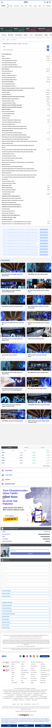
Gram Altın (24, 693)
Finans (12, 666)
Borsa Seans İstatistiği (35, 662)
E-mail (22, 676)
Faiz (43, 6)
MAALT (3, 457)
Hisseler (31, 35)
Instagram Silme (44, 676)
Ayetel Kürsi (43, 680)
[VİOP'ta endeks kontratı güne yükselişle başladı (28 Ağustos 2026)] (13, 284)
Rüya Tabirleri (34, 678)
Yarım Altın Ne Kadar (7, 611)
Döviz (22, 6)
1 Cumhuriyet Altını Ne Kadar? (21, 696)
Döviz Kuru (22, 700)
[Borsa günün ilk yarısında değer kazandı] (39, 382)
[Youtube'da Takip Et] (34, 656)
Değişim (46, 35)
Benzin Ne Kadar (6, 593)
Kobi (22, 680)
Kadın (12, 670)
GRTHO (3, 460)
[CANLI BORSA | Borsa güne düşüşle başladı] (39, 267)
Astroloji (23, 666)
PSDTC (3, 455)
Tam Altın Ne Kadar (6, 608)
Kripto (35, 6)
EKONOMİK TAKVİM (10, 484)
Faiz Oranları (34, 700)
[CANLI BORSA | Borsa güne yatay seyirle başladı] (39, 398)
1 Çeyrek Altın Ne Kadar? (37, 695)
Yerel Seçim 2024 (16, 693)
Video (12, 680)
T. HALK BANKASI (5, 538)
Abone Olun (30, 553)
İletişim (14, 704)
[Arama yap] (45, 2)
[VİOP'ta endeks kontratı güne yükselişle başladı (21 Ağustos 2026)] (13, 398)
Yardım (18, 704)
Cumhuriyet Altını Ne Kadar (8, 613)
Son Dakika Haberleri (15, 662)
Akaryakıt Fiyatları (6, 590)
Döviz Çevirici (6, 560)
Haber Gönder (45, 656)
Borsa (11, 6)
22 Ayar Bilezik (27, 695)
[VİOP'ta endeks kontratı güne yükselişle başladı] (39, 348)
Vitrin (22, 668)
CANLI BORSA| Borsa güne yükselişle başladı (38, 372)
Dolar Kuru (33, 674)
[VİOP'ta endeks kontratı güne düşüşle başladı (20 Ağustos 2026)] (39, 414)
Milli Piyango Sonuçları (45, 670)
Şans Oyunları (24, 678)
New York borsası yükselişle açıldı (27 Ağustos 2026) (38, 291)
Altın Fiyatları (33, 672)
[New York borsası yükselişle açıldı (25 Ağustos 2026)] (39, 316)
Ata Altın (30, 693)
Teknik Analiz (10, 35)
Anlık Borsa (16, 6)
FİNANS (3, 6)
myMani (22, 682)
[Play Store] (6, 662)
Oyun (42, 662)
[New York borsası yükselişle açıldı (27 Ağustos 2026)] (39, 284)
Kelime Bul (43, 664)
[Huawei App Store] (6, 670)
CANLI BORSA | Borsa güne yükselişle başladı (12, 306)
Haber (39, 6)
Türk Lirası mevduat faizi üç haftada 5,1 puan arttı (25, 688)
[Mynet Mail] (50, 2)
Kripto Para (33, 670)
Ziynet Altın (43, 693)
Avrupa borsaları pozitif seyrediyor (36, 338)
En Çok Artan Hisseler (28, 698)
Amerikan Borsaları (39, 35)
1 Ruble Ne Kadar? (7, 698)
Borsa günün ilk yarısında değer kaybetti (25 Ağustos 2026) (12, 339)
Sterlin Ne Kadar (6, 622)
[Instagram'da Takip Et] (27, 656)
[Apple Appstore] (6, 666)
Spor (12, 678)
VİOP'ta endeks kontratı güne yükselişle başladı (37, 355)
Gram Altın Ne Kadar (7, 605)
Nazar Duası (43, 682)
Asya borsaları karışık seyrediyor (9, 355)
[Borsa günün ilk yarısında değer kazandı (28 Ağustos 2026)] (13, 267)
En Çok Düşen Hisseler (17, 698)
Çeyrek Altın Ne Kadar (7, 602)
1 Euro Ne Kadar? (43, 696)
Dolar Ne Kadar (5, 616)
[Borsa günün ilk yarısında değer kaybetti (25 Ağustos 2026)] (13, 332)
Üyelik (22, 704)
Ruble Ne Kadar (6, 627)
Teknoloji (23, 662)
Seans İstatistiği (18, 35)
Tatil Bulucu (43, 668)
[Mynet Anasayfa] (26, 2)
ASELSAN (3, 536)
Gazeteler (23, 674)
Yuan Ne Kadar (5, 625)
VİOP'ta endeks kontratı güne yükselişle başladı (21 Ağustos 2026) (11, 405)
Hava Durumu (33, 680)
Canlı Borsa (3, 35)
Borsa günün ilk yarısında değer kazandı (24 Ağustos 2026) (12, 373)
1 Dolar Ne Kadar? (34, 696)
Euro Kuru (33, 676)
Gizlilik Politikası (27, 704)
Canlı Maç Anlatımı (25, 672)
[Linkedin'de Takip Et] (31, 656)
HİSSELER (7, 479)
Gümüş (30, 6)
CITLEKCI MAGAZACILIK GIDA (7, 541)
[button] (1, 2)
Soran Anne (43, 666)
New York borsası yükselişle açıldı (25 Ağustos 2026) (38, 323)
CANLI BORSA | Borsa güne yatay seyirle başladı (39, 404)
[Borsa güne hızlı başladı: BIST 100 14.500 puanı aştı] (13, 316)
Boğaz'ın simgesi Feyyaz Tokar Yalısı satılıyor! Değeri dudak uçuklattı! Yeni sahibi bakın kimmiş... (25, 691)
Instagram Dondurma (45, 674)
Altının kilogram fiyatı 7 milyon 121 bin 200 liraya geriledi (38, 307)
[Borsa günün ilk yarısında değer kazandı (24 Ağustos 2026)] (13, 366)
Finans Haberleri (7, 693)
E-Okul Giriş (43, 672)
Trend (12, 674)
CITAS (3, 463)
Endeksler (26, 35)
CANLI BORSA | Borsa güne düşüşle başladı (38, 274)
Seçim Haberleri (24, 670)
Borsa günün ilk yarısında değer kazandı (37, 388)
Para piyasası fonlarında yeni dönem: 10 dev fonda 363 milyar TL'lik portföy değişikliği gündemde (12, 389)
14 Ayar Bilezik (11, 695)
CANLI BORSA (8, 475)
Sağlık (22, 664)
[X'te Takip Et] (24, 656)
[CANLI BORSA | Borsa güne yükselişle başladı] (13, 300)
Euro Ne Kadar (5, 619)
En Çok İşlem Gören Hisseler (41, 698)
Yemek (12, 668)
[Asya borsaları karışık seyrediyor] (13, 348)
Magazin (13, 672)
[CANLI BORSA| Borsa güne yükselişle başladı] (39, 366)
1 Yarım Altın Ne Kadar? (8, 696)
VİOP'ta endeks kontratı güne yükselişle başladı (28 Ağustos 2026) (11, 291)
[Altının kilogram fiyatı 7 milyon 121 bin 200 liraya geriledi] (39, 300)
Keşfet (32, 682)
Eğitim (12, 676)
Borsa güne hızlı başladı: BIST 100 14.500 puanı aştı (13, 323)
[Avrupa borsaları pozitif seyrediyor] (39, 332)
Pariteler (28, 700)
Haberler (13, 664)
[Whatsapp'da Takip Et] (37, 656)
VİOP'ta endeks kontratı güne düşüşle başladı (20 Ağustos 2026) (38, 421)
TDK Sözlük (43, 678)
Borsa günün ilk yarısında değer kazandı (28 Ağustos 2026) (12, 274)
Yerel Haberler (14, 682)
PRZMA (3, 452)
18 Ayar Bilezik (19, 695)
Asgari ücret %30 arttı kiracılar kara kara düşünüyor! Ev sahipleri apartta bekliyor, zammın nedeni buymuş (25, 690)
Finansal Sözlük (34, 666)
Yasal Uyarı (34, 704)
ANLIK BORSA (8, 470)
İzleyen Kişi (46, 531)
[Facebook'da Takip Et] (20, 656)
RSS (38, 704)
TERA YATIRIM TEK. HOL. (6, 534)
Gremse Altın (36, 693)
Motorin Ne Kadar (6, 596)
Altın (26, 6)
